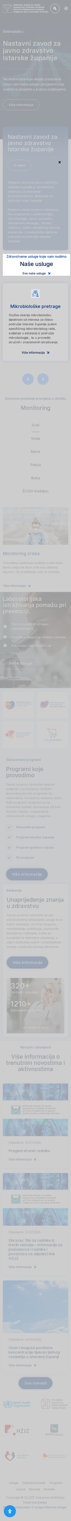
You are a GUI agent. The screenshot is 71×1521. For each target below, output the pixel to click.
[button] (65, 8)
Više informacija (35, 352)
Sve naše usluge (36, 273)
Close (59, 162)
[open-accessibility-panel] (10, 1511)
